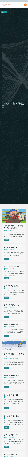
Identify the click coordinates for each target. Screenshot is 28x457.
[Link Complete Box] (14, 226)
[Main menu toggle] (25, 4)
